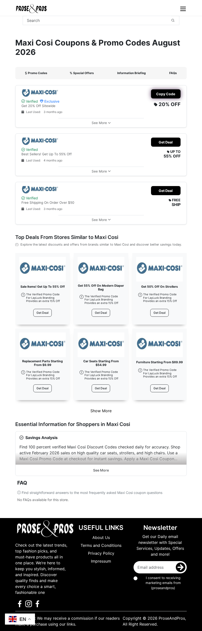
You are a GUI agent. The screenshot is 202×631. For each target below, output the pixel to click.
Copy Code (165, 94)
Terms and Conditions (101, 545)
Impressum (101, 561)
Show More (101, 410)
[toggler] (183, 9)
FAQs (173, 73)
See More (101, 470)
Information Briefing (131, 73)
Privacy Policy (101, 553)
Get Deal (166, 142)
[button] (101, 122)
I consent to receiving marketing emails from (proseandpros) (163, 583)
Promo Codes (37, 73)
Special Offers (82, 73)
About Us (101, 537)
